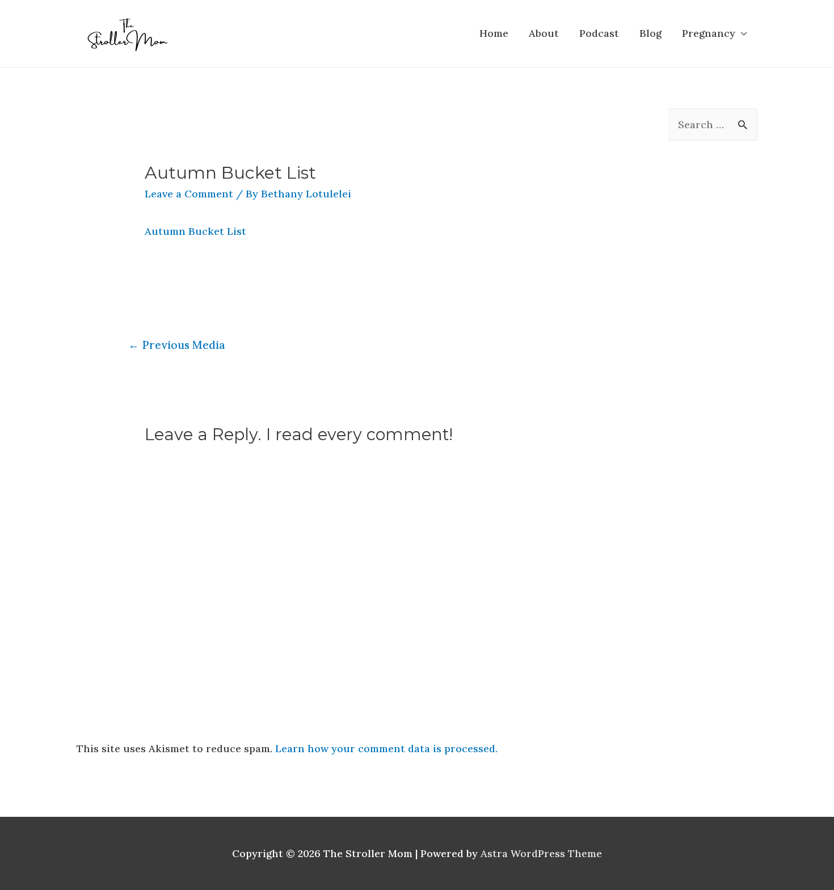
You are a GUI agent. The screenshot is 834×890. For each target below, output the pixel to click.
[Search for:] (713, 124)
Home (493, 33)
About (544, 33)
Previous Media (176, 345)
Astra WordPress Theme (541, 853)
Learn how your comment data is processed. (386, 748)
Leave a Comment (189, 193)
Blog (650, 33)
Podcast (599, 33)
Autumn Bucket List (195, 231)
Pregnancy (708, 33)
